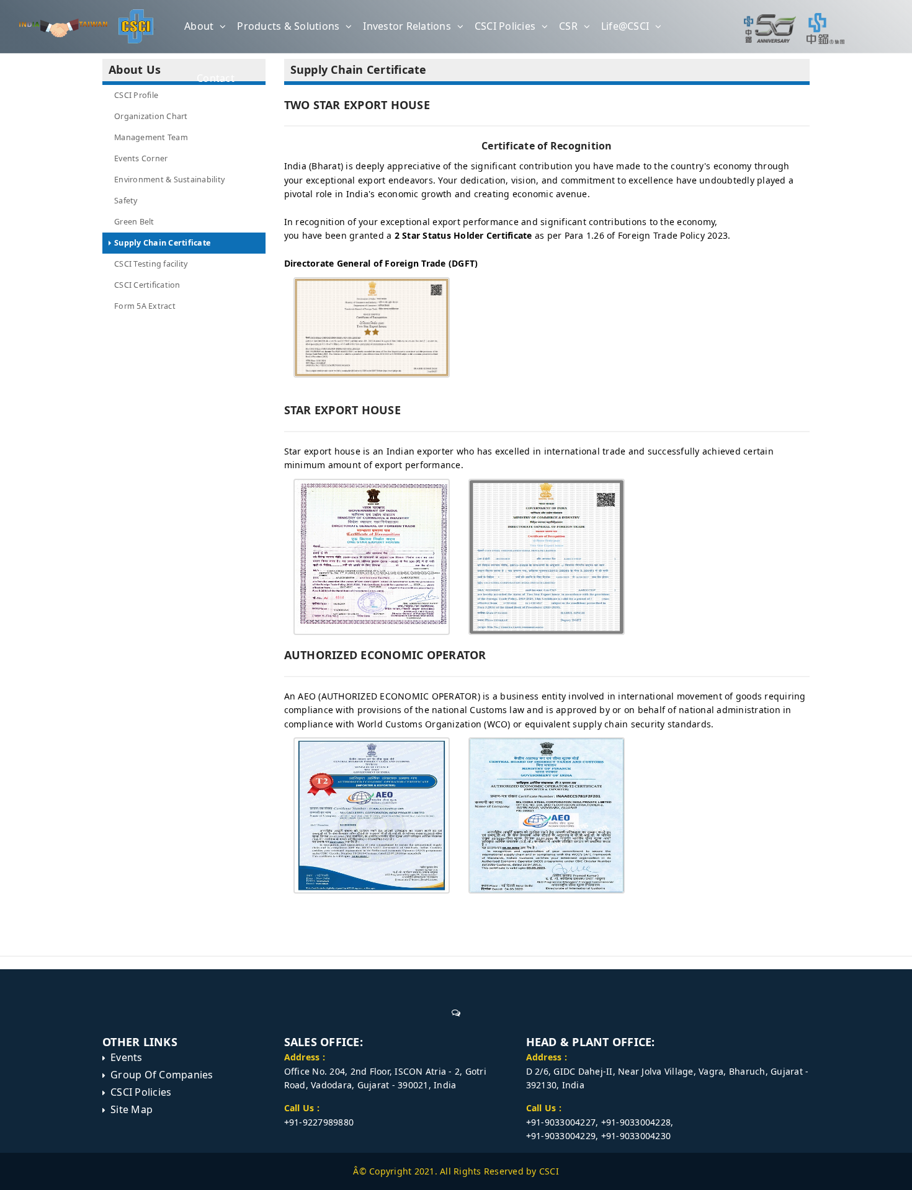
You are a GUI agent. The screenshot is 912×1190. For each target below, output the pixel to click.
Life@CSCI (625, 26)
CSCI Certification (147, 285)
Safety (126, 200)
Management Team (151, 137)
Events (126, 1057)
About (198, 26)
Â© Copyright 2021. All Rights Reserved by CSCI (456, 1171)
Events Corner (141, 158)
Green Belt (134, 221)
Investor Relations (407, 26)
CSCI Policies (505, 26)
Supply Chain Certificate (162, 243)
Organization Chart (151, 116)
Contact (216, 78)
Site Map (131, 1109)
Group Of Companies (161, 1074)
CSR (568, 26)
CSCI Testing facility (150, 264)
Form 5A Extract (145, 306)
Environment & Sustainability (169, 179)
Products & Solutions (288, 26)
